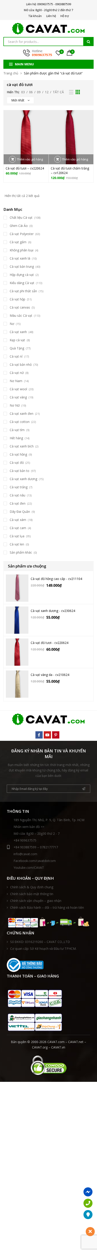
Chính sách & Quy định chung (31, 887)
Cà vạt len (17, 544)
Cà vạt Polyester (22, 234)
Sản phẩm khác (21, 552)
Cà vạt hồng (18, 454)
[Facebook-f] (39, 735)
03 (23, 92)
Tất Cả (58, 92)
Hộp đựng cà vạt (22, 274)
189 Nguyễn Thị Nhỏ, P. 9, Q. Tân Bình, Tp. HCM (49, 820)
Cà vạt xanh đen (21, 413)
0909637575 (42, 54)
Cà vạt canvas (20, 307)
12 (46, 92)
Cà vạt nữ (17, 373)
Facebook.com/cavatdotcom (35, 861)
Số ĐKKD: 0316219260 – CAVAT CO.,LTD (40, 942)
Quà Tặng (17, 348)
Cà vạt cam (18, 528)
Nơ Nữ (15, 405)
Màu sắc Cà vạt (21, 315)
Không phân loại (21, 250)
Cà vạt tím (17, 430)
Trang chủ (10, 73)
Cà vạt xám (18, 520)
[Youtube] (47, 735)
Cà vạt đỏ (17, 462)
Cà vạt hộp (17, 299)
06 (31, 92)
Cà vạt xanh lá (20, 258)
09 (39, 92)
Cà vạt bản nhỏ (21, 364)
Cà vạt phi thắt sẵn (23, 291)
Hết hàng (16, 438)
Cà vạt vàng (18, 397)
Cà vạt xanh (18, 332)
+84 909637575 (25, 840)
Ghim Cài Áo (19, 225)
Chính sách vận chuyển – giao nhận (35, 900)
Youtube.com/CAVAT (29, 867)
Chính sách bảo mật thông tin (31, 894)
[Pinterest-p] (55, 735)
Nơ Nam (16, 381)
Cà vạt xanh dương (23, 479)
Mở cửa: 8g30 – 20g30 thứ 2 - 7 (37, 833)
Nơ (12, 324)
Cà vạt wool (18, 389)
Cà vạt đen (17, 503)
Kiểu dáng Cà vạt (22, 283)
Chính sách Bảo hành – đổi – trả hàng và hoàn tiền (47, 907)
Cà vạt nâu (17, 495)
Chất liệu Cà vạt (21, 217)
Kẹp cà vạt (17, 340)
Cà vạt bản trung (22, 266)
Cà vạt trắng (19, 487)
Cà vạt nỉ (16, 356)
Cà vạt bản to (19, 471)
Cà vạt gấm (18, 242)
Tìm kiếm (88, 41)
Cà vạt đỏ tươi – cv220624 (25, 168)
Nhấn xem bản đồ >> (29, 827)
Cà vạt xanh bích (22, 446)
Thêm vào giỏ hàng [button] (30, 159)
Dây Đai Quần (20, 511)
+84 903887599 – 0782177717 (36, 847)
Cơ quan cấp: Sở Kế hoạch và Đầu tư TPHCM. (43, 948)
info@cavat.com (25, 854)
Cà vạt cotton (20, 422)
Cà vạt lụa (17, 536)
